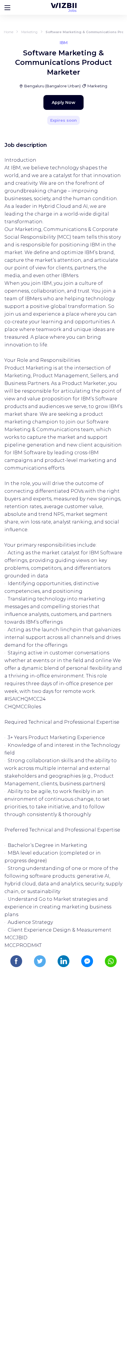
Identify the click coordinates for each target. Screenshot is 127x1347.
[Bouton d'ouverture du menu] (7, 7)
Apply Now (63, 102)
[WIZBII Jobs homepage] (63, 7)
